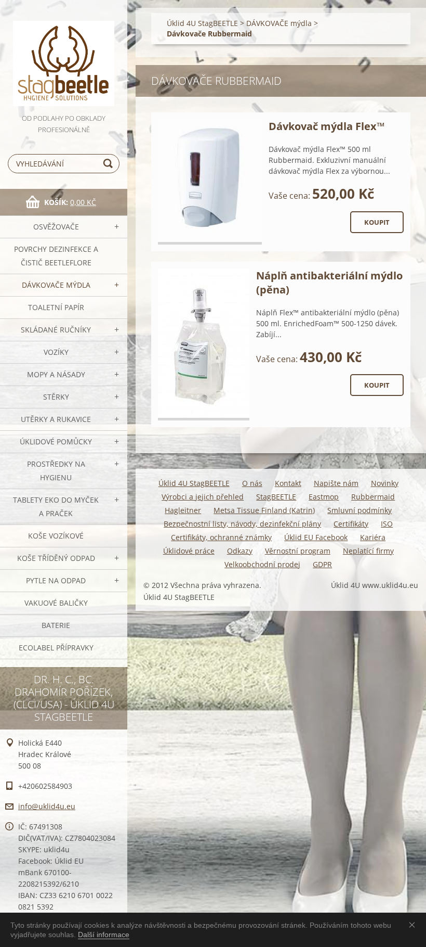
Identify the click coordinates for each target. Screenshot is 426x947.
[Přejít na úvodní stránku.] (63, 56)
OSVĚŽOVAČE (56, 227)
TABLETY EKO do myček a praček (56, 506)
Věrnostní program (297, 551)
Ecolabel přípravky (56, 647)
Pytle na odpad (56, 580)
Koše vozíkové (56, 536)
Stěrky (56, 397)
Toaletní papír (56, 307)
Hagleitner (183, 510)
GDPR (322, 564)
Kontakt (288, 483)
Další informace (103, 934)
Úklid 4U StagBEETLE (202, 23)
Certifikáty (351, 524)
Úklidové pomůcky (56, 441)
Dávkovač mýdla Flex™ (326, 126)
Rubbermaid (373, 497)
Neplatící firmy (368, 551)
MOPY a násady (56, 374)
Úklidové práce (189, 551)
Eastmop (324, 497)
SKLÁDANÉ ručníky (56, 330)
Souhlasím (414, 925)
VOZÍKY (56, 352)
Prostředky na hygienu (56, 470)
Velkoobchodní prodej (262, 564)
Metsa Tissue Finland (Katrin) (264, 510)
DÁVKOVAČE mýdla (56, 285)
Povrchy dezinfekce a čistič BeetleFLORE (56, 255)
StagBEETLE (276, 497)
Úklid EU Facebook (316, 537)
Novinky (384, 483)
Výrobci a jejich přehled (203, 497)
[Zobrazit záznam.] (210, 182)
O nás (252, 483)
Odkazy (239, 551)
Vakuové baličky (56, 603)
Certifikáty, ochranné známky (221, 537)
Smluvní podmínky (359, 510)
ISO (387, 524)
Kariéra (372, 537)
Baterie (56, 625)
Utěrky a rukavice (56, 419)
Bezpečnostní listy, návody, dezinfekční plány (242, 524)
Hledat (109, 163)
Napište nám (336, 483)
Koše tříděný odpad (56, 558)
